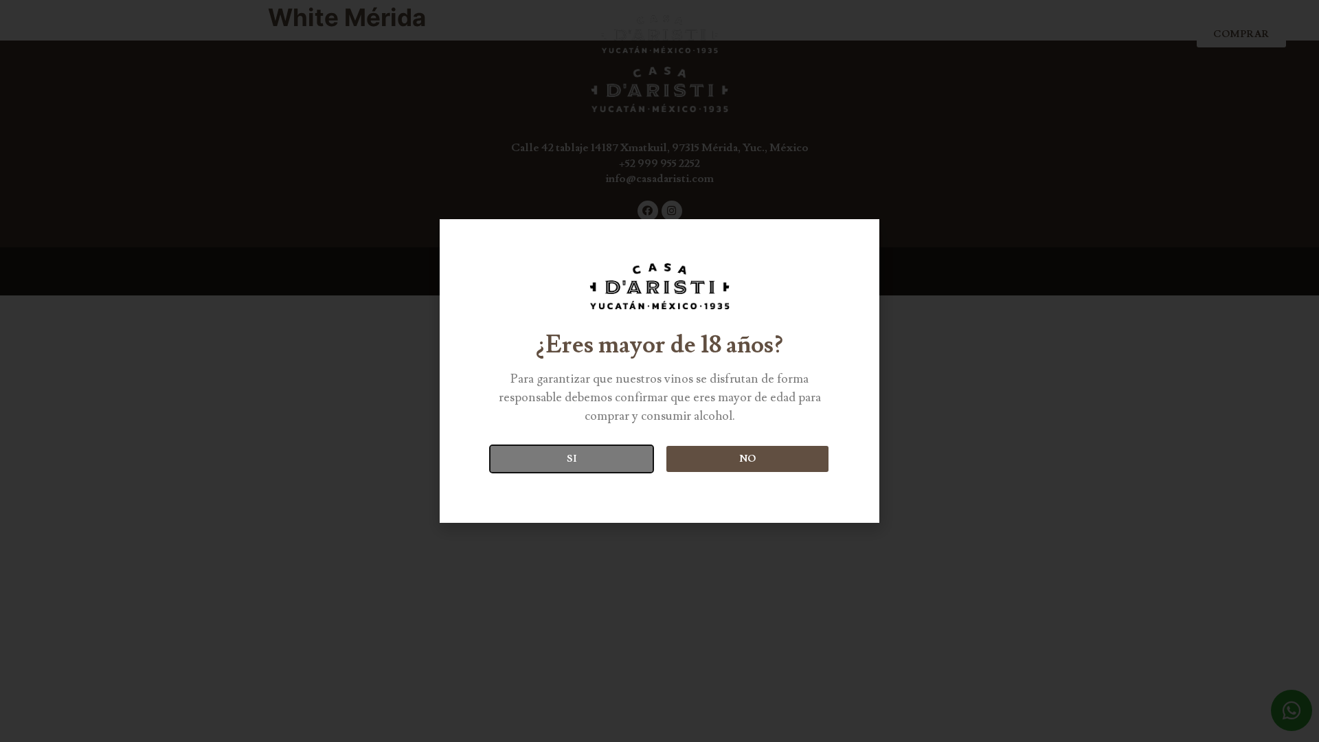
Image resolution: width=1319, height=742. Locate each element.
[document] (659, 371)
